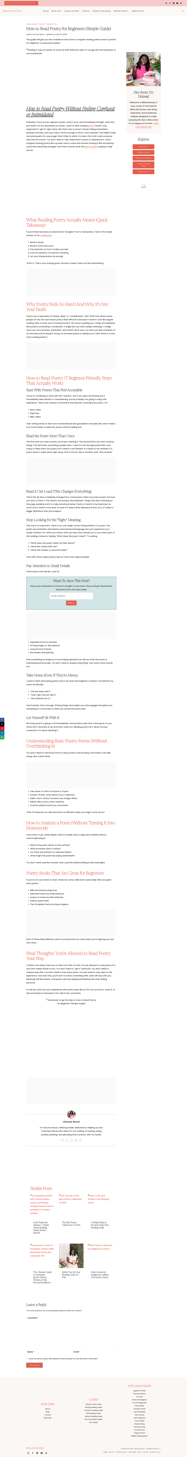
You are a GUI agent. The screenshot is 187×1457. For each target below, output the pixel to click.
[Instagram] (166, 3)
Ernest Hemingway (139, 1400)
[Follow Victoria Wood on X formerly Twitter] (67, 1140)
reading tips (46, 235)
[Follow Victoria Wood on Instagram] (71, 1140)
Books (46, 11)
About (47, 1409)
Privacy (111, 1452)
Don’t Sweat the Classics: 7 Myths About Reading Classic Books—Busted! (41, 1228)
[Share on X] (2, 724)
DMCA (139, 1452)
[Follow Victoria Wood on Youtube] (76, 1140)
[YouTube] (177, 3)
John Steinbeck (139, 1418)
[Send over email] (2, 737)
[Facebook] (170, 3)
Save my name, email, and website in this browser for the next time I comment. (63, 1359)
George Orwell (139, 1409)
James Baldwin (139, 1412)
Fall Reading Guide (93, 1413)
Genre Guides (31, 24)
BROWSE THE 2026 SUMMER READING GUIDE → (21, 3)
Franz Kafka (139, 1406)
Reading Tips (51, 24)
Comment (33, 1318)
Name (31, 1352)
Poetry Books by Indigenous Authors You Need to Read (100, 1275)
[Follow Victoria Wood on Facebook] (62, 1140)
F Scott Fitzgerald (139, 1403)
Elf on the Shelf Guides (93, 1419)
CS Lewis (139, 1397)
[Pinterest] (173, 3)
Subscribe (48, 1418)
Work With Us (138, 11)
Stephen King (139, 1424)
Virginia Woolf (139, 1433)
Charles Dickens (139, 1394)
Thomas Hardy (139, 1427)
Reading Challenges (102, 11)
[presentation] (42, 1206)
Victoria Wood (38, 34)
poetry (91, 125)
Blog (47, 1412)
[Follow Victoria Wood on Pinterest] (80, 1140)
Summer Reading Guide (93, 1410)
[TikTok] (181, 3)
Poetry (42, 24)
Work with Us (155, 1452)
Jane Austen (139, 1415)
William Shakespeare (139, 1436)
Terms (105, 1452)
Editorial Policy (121, 1452)
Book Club (56, 11)
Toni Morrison (139, 1430)
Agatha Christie (139, 1391)
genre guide (91, 146)
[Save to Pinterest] (2, 728)
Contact (47, 1415)
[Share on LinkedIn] (2, 733)
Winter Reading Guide (93, 1416)
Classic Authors (71, 11)
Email (77, 1352)
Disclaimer (132, 1452)
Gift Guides (93, 1422)
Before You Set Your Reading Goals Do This (71, 1275)
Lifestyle (86, 11)
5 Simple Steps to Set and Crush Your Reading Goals (100, 1225)
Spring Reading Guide (93, 1407)
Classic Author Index (93, 1404)
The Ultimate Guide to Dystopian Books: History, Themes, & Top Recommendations (42, 1277)
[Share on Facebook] (2, 720)
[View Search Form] (183, 11)
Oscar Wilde (139, 1421)
